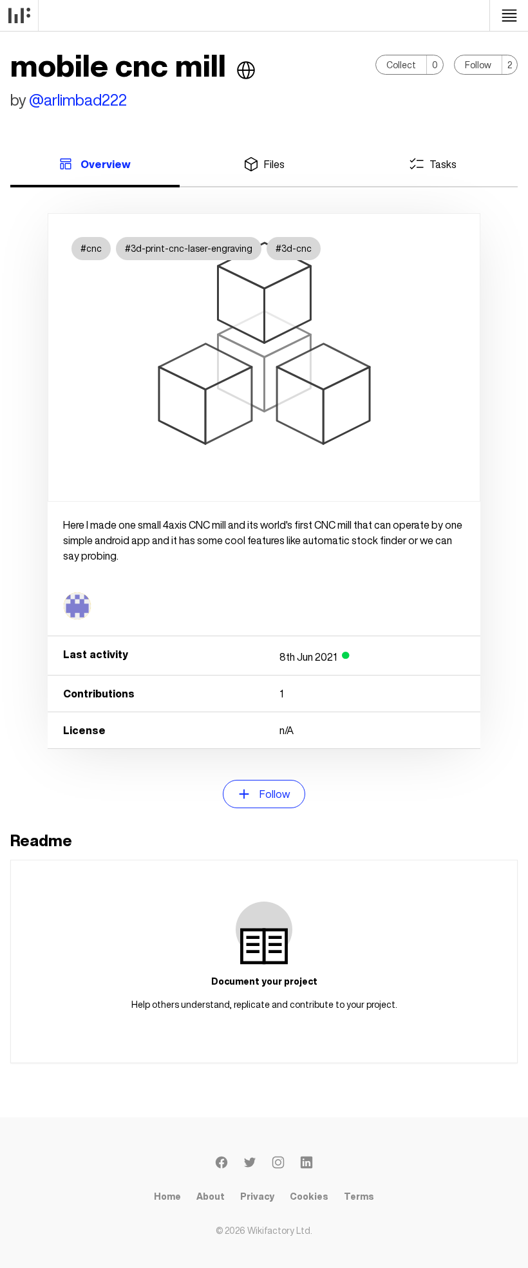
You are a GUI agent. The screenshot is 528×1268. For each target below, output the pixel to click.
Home (167, 1196)
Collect (401, 64)
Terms (359, 1196)
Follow (478, 64)
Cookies (309, 1196)
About (210, 1196)
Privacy (257, 1196)
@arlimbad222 (78, 99)
